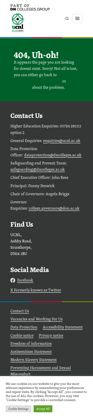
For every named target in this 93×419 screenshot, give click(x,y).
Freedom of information (31, 343)
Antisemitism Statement (31, 351)
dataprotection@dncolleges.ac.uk (52, 155)
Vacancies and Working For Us (36, 319)
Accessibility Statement (63, 327)
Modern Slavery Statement (33, 359)
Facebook (25, 280)
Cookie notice (21, 335)
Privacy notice (51, 335)
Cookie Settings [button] (18, 409)
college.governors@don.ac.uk (54, 208)
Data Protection (23, 327)
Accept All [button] (43, 409)
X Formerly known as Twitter (35, 290)
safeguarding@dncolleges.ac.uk (37, 169)
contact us (22, 87)
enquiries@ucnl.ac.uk (61, 140)
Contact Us (19, 311)
